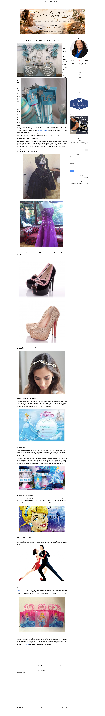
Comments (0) (58, 665)
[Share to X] (38, 665)
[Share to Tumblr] (43, 665)
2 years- (79, 140)
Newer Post (20, 707)
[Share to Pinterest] (41, 665)
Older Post (64, 707)
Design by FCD (60, 713)
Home (46, 1)
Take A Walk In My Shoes (50, 713)
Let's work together (55, 1)
